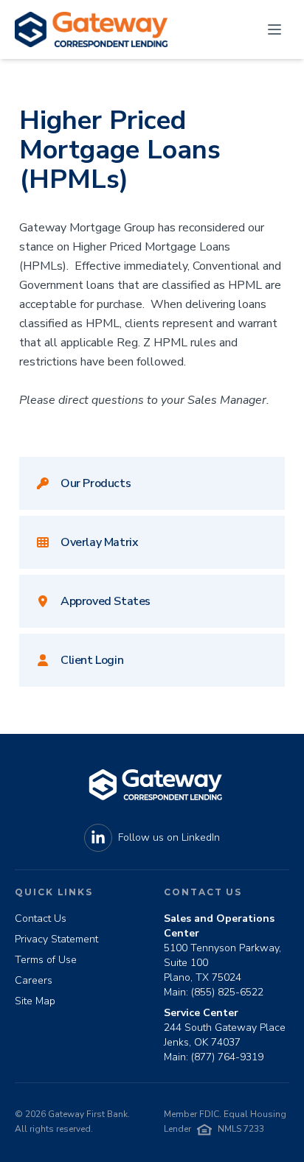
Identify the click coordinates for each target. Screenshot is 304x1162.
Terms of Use (46, 960)
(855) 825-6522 (227, 992)
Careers (33, 980)
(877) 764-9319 (227, 1057)
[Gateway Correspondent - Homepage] (91, 29)
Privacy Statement (56, 939)
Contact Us (40, 918)
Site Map (35, 1001)
